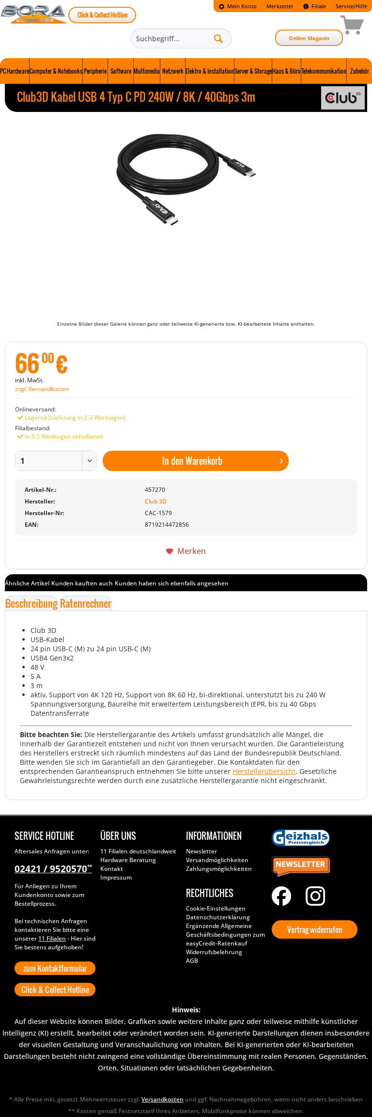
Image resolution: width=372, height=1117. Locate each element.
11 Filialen (52, 938)
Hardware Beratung (128, 860)
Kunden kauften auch (82, 583)
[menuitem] (238, 6)
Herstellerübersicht (263, 771)
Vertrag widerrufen (314, 929)
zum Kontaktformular (55, 968)
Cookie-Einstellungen (216, 908)
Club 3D (156, 501)
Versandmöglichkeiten (217, 860)
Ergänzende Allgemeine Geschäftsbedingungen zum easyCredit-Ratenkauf (225, 934)
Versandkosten (162, 1099)
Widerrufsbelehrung (214, 952)
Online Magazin (309, 38)
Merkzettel (279, 6)
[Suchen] (218, 38)
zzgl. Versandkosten (42, 389)
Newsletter (201, 851)
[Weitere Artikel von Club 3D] (343, 98)
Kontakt (111, 869)
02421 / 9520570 (53, 869)
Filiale (318, 6)
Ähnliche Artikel (27, 583)
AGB (192, 961)
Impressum (116, 877)
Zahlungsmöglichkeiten (219, 869)
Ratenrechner (85, 603)
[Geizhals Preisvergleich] (312, 837)
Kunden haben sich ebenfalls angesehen (172, 583)
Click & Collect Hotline (102, 15)
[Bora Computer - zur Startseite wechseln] (34, 26)
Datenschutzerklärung (218, 917)
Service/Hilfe (351, 6)
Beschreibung (31, 603)
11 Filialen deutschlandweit (138, 851)
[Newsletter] (312, 866)
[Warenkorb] (317, 26)
